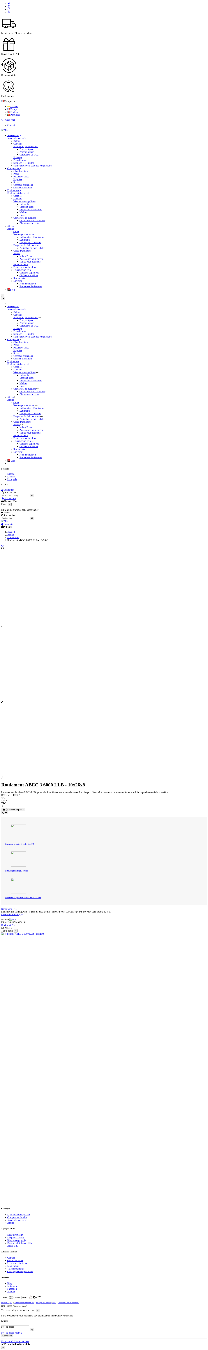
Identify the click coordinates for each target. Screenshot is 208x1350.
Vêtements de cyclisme (24, 201)
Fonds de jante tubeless (24, 267)
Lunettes (17, 198)
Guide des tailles (15, 1260)
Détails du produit (10, 914)
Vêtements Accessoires (30, 209)
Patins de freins (20, 264)
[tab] (104, 909)
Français (14, 109)
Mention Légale (6, 1303)
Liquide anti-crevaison (30, 242)
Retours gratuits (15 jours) (16, 871)
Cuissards (24, 204)
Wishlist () (9, 120)
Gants (22, 215)
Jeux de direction (27, 283)
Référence (6, 795)
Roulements (19, 278)
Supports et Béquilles (23, 163)
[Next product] (3, 545)
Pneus (16, 174)
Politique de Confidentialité (24, 1303)
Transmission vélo (22, 270)
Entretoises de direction (30, 286)
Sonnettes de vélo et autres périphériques (32, 165)
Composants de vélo (17, 1217)
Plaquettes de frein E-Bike (32, 248)
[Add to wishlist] (4, 812)
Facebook (12, 1289)
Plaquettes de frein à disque (26, 245)
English (14, 112)
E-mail (4, 1321)
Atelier (10, 228)
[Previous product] (2, 545)
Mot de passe (7, 1326)
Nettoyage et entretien (23, 234)
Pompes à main (26, 152)
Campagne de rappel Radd (20, 1271)
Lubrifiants (24, 239)
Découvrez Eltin (15, 1235)
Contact (11, 125)
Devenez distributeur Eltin (19, 1243)
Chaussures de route (29, 223)
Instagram (12, 1286)
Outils (16, 231)
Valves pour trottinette (30, 261)
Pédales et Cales (21, 176)
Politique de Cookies (43, 1303)
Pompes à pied (26, 149)
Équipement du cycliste (18, 193)
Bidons (16, 141)
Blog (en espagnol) (16, 1240)
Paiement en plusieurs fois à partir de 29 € (23, 897)
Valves (16, 253)
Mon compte (13, 1266)
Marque (5, 919)
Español (14, 106)
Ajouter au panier (16, 809)
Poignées (17, 179)
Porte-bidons (19, 160)
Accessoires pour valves (31, 259)
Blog (9, 1283)
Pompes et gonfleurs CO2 (25, 146)
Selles (16, 182)
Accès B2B (12, 1246)
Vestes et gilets (26, 206)
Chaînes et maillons (22, 187)
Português (15, 114)
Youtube (11, 1291)
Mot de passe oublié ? (11, 1332)
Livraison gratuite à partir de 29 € (19, 844)
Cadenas (17, 143)
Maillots (23, 212)
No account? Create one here (15, 1341)
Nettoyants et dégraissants (31, 237)
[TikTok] (9, 9)
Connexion (8, 489)
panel (54, 1303)
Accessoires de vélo (16, 138)
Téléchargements (15, 1268)
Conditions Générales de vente (68, 1303)
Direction (17, 281)
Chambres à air (20, 171)
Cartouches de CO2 (29, 154)
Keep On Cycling (15, 1237)
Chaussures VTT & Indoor (32, 220)
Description (7, 909)
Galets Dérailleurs (22, 250)
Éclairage (17, 157)
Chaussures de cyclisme (24, 217)
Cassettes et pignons (23, 185)
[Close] (3, 298)
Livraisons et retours (17, 1263)
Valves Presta (25, 256)
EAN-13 (5, 922)
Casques (17, 196)
